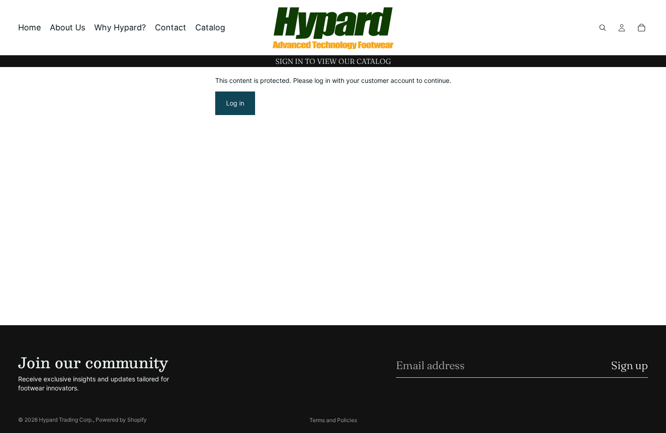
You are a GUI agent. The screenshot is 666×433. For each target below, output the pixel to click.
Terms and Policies (333, 420)
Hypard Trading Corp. (66, 419)
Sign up (629, 365)
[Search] (603, 28)
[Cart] (642, 28)
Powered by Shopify (121, 419)
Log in (235, 103)
